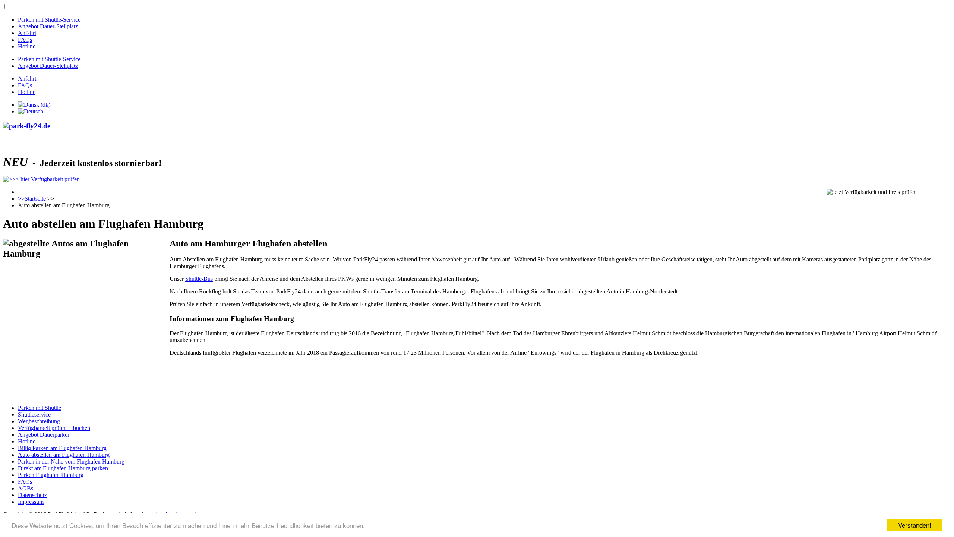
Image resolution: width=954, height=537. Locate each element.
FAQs (25, 40)
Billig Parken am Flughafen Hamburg (62, 448)
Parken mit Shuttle (39, 408)
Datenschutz (32, 495)
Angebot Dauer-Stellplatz (48, 26)
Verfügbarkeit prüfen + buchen (54, 428)
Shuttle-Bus (199, 279)
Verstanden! (914, 525)
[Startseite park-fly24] (477, 126)
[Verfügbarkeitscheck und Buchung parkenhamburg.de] (41, 179)
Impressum (31, 502)
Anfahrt (27, 33)
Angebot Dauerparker (43, 434)
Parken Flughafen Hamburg (50, 475)
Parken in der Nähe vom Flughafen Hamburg (71, 461)
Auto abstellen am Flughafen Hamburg (64, 455)
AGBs (25, 488)
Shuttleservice (34, 414)
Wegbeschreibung (39, 421)
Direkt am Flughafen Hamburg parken (63, 468)
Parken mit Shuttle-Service (49, 19)
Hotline (26, 46)
